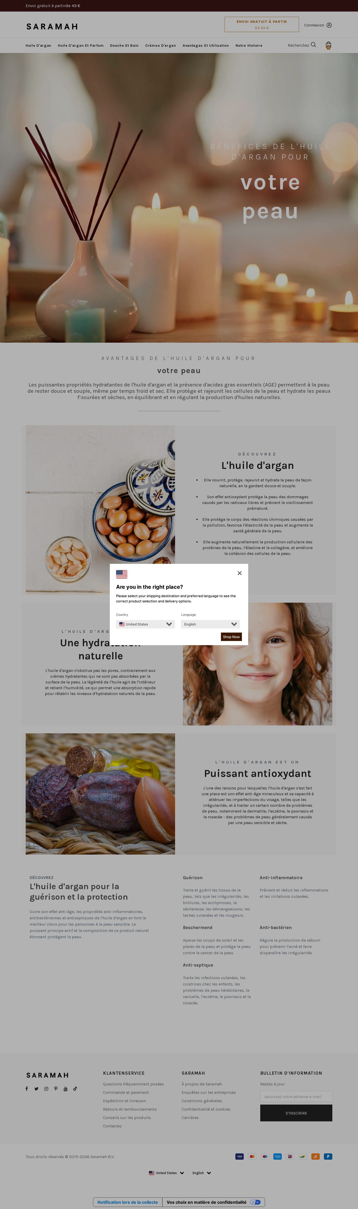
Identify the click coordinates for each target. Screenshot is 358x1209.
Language (188, 615)
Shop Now (231, 637)
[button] (239, 573)
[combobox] (133, 624)
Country (122, 615)
